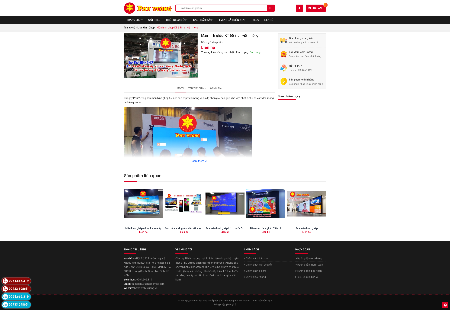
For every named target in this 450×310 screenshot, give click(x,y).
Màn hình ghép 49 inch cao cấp (143, 228)
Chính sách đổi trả (255, 270)
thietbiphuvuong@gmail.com (148, 283)
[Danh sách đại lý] (299, 8)
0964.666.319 (304, 70)
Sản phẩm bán (202, 19)
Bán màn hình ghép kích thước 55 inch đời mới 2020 (235, 228)
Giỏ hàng (318, 8)
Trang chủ (134, 19)
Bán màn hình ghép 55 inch (265, 228)
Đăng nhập (220, 304)
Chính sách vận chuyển (258, 264)
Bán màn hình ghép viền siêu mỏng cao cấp (190, 228)
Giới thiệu (154, 19)
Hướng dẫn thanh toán (310, 264)
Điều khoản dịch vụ (308, 277)
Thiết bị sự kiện (176, 19)
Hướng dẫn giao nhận (309, 270)
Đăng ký (231, 304)
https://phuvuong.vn (146, 288)
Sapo (269, 300)
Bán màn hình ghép (306, 228)
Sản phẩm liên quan (142, 175)
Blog (256, 19)
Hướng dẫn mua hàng (309, 258)
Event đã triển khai (232, 19)
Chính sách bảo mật (257, 258)
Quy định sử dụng (255, 277)
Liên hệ (268, 19)
